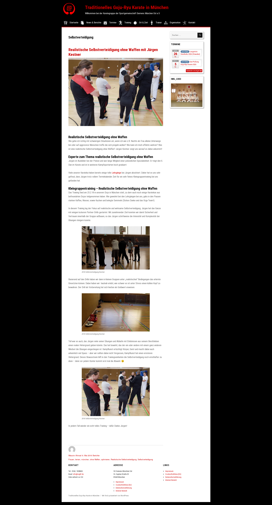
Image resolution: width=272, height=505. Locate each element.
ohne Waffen (95, 459)
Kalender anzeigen (193, 71)
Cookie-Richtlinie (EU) (124, 485)
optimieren (105, 459)
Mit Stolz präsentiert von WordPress (115, 496)
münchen (85, 459)
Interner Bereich (121, 491)
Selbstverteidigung (145, 459)
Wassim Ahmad (74, 455)
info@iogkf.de (78, 474)
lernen (77, 459)
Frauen (71, 459)
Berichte (96, 455)
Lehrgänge (116, 172)
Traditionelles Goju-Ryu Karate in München (126, 7)
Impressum (120, 482)
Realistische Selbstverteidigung (124, 459)
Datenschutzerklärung (124, 488)
